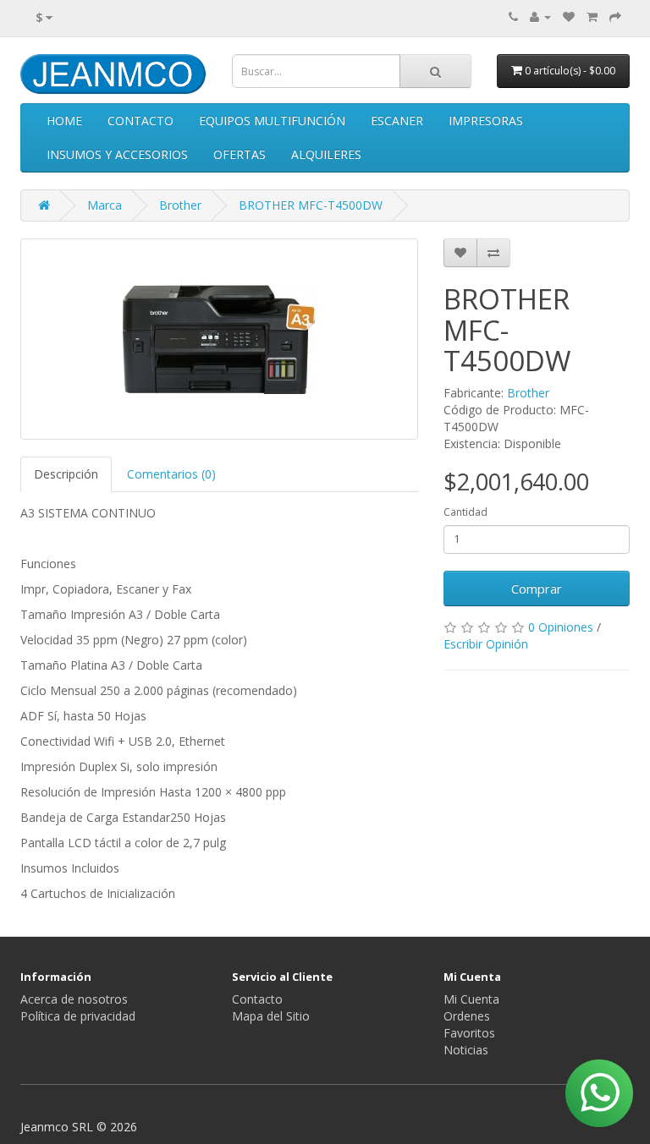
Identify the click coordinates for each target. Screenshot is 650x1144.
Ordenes (466, 1016)
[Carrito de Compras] (592, 16)
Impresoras (486, 120)
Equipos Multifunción (272, 120)
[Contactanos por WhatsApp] (599, 1093)
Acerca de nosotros (74, 999)
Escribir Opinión (485, 644)
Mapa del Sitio (271, 1016)
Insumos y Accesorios (117, 154)
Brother (180, 205)
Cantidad (465, 512)
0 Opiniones (560, 627)
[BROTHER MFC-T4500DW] (219, 339)
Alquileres (326, 154)
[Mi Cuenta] (540, 16)
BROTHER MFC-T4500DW (311, 205)
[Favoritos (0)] (569, 16)
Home (64, 120)
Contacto (140, 120)
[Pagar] (615, 16)
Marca (104, 205)
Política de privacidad (77, 1016)
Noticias (465, 1050)
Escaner (397, 120)
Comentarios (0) (171, 474)
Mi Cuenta (471, 999)
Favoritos (469, 1033)
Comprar (536, 588)
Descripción (66, 474)
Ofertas (239, 154)
